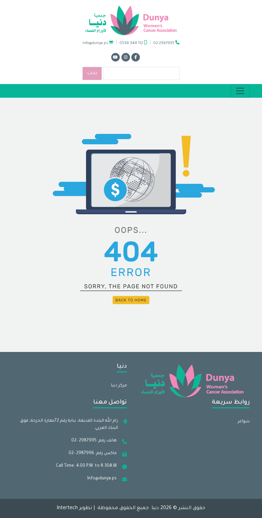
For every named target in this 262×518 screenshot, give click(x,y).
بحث (92, 73)
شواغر (244, 421)
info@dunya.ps (95, 43)
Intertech (67, 508)
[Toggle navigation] (240, 91)
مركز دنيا (119, 385)
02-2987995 (164, 43)
